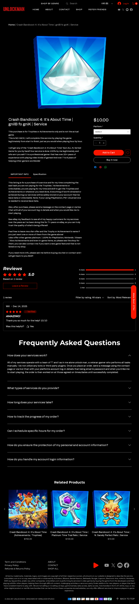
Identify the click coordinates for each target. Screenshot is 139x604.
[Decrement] (95, 143)
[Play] (96, 565)
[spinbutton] (99, 143)
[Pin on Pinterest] (100, 167)
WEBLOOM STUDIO (46, 599)
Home (11, 25)
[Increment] (104, 143)
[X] (123, 9)
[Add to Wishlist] (128, 153)
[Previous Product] (4, 509)
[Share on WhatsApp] (105, 167)
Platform (98, 127)
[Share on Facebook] (95, 167)
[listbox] (107, 3)
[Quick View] (28, 509)
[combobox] (112, 131)
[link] (20, 174)
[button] (50, 3)
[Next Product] (134, 509)
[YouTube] (119, 9)
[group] (69, 517)
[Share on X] (110, 167)
